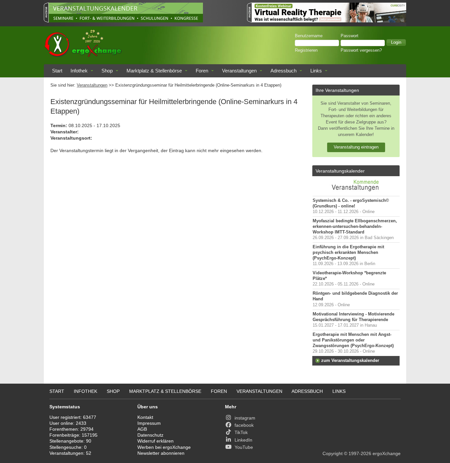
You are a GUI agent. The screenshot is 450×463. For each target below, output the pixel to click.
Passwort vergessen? (361, 50)
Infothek (79, 70)
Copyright (333, 453)
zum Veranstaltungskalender (350, 360)
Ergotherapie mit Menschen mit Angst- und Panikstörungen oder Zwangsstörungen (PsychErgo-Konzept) (353, 340)
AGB (142, 429)
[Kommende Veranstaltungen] (356, 192)
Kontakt (145, 417)
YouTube (244, 447)
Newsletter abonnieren (160, 453)
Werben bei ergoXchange (164, 447)
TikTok (241, 432)
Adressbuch (283, 70)
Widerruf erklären (155, 441)
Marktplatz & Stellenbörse (154, 70)
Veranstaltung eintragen (356, 147)
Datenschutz (150, 435)
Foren (202, 70)
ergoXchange (387, 453)
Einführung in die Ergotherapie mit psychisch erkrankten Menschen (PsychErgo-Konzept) (348, 252)
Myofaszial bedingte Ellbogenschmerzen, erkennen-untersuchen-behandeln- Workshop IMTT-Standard (355, 226)
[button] (396, 42)
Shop (107, 70)
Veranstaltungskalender (340, 171)
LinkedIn (243, 440)
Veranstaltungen (239, 70)
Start (57, 70)
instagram (245, 418)
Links (316, 70)
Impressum (149, 423)
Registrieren (306, 50)
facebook (244, 425)
